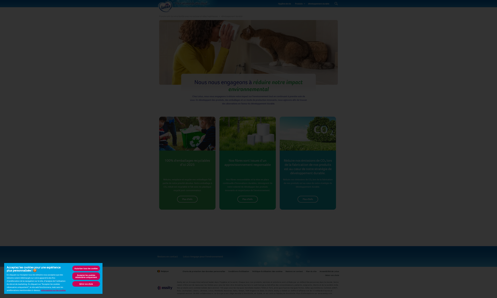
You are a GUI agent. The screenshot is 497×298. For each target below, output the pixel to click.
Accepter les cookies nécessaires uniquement (86, 276)
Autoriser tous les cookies (86, 268)
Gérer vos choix (86, 284)
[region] (53, 278)
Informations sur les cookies (53, 290)
